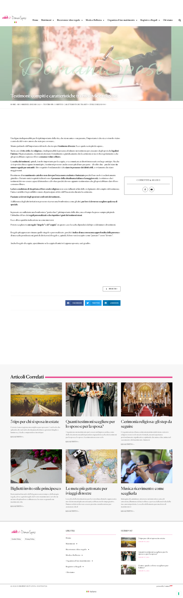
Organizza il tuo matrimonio (121, 20)
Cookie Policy (16, 539)
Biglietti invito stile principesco (36, 489)
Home (35, 20)
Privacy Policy (29, 539)
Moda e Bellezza (94, 20)
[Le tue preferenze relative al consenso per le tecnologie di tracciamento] (178, 593)
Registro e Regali (149, 20)
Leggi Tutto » (17, 437)
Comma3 (167, 586)
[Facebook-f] (145, 189)
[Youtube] (151, 189)
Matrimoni (46, 20)
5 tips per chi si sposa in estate (35, 422)
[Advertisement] (91, 6)
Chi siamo (168, 20)
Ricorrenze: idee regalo (68, 20)
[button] (180, 20)
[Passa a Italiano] (15, 22)
